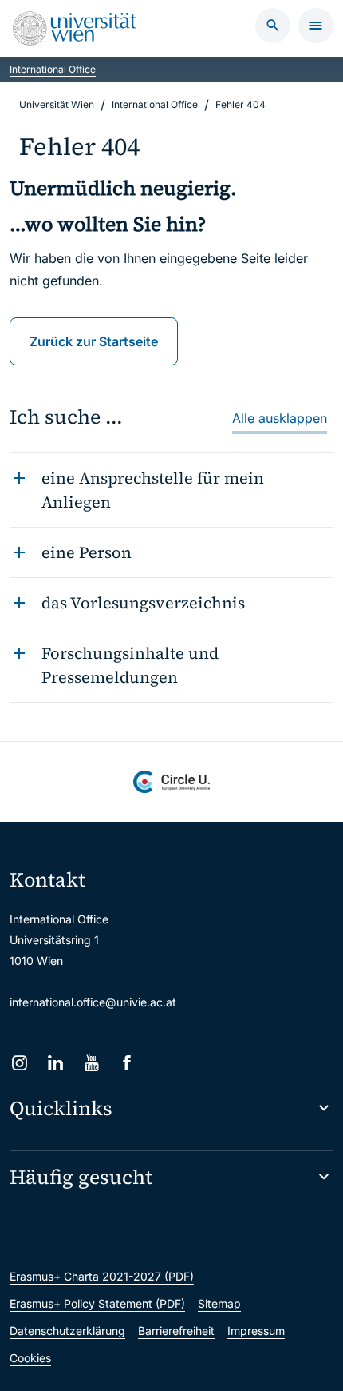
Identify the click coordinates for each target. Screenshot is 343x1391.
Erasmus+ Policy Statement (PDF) (97, 1303)
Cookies (30, 1358)
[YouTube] (91, 1062)
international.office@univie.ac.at (93, 1002)
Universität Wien (56, 104)
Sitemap (219, 1303)
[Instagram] (19, 1062)
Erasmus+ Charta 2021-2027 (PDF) (102, 1276)
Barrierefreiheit (176, 1330)
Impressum (256, 1330)
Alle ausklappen (279, 418)
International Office (53, 69)
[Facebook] (127, 1062)
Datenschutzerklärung (67, 1330)
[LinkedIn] (55, 1062)
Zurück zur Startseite (94, 341)
